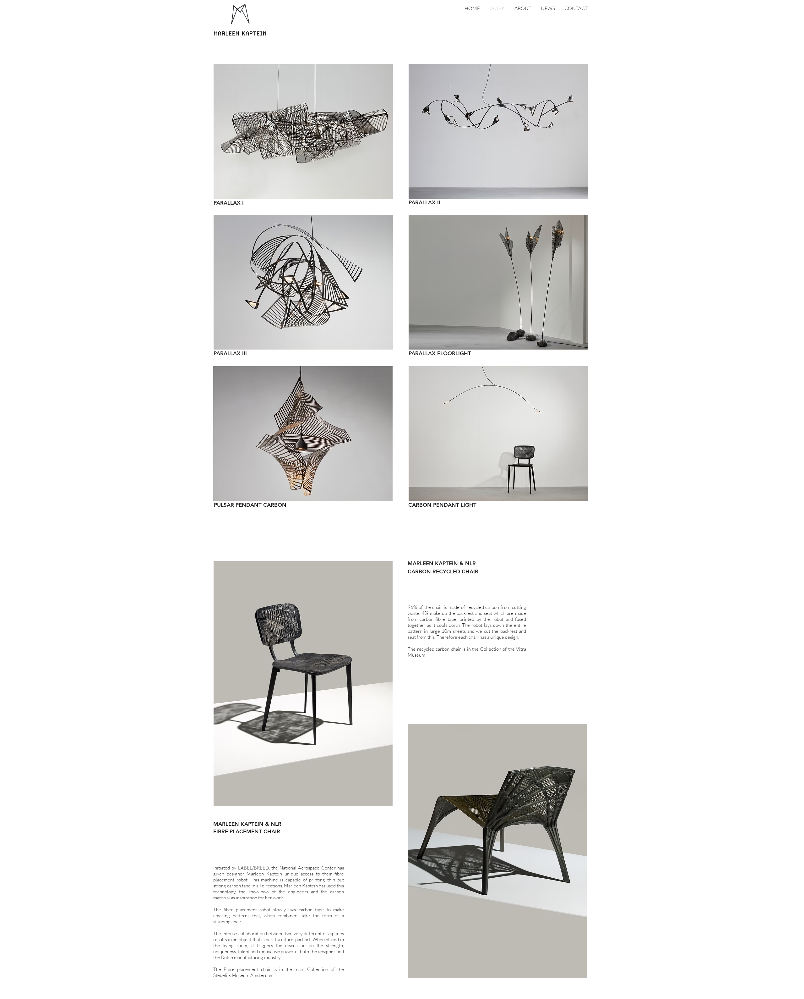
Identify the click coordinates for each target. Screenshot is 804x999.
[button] (250, 203)
